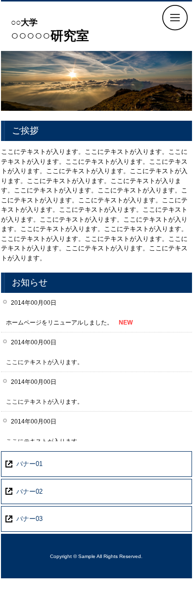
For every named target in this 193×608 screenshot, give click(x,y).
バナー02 (29, 491)
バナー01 (29, 464)
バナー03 (29, 518)
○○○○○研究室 (50, 30)
